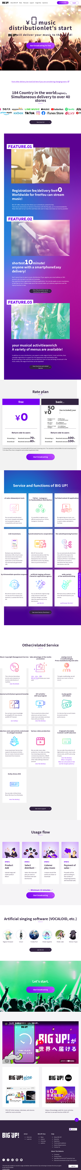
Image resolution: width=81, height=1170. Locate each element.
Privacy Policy (57, 1156)
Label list (29, 1139)
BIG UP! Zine (34, 678)
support (32, 2)
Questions (45, 2)
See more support (40, 809)
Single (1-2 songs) (51, 419)
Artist (26, 1134)
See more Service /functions (40, 612)
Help (52, 1134)
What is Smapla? (66, 760)
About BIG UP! (14, 2)
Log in (74, 3)
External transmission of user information (65, 1160)
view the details (14, 684)
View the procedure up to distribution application (40, 291)
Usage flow (38, 2)
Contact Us (57, 1147)
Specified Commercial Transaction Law (64, 1158)
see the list (40, 603)
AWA (40, 676)
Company (56, 1154)
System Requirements (60, 1145)
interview (43, 1141)
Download (10, 441)
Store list (56, 1139)
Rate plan (25, 2)
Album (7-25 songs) (52, 427)
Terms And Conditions (60, 1143)
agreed (73, 1166)
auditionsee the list (66, 603)
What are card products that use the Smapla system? (66, 763)
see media (14, 721)
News (20, 2)
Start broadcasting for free (40, 45)
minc (36, 676)
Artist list (29, 1137)
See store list (40, 122)
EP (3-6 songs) (50, 423)
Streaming (11, 438)
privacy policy (6, 1169)
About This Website (57, 1151)
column (43, 1139)
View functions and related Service (40, 367)
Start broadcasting (62, 2)
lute (32, 676)
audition (43, 1143)
